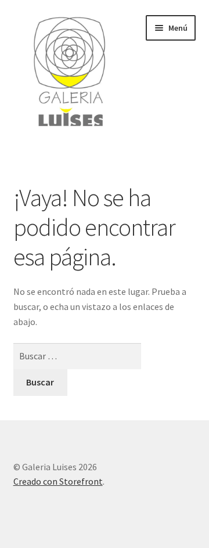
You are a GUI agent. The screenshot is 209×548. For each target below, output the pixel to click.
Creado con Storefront (58, 481)
